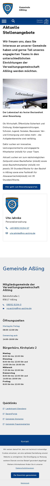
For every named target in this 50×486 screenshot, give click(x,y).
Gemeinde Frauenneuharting (18, 424)
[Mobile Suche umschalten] (13, 21)
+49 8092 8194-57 (19, 228)
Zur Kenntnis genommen (25, 475)
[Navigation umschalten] (4, 21)
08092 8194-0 (14, 304)
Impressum (25, 483)
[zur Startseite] (8, 8)
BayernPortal (11, 414)
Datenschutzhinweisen (25, 468)
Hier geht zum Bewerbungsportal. (21, 187)
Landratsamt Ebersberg (16, 408)
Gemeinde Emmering (14, 419)
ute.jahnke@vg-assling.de (22, 233)
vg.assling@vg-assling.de (19, 308)
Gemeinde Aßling (24, 8)
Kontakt (25, 441)
